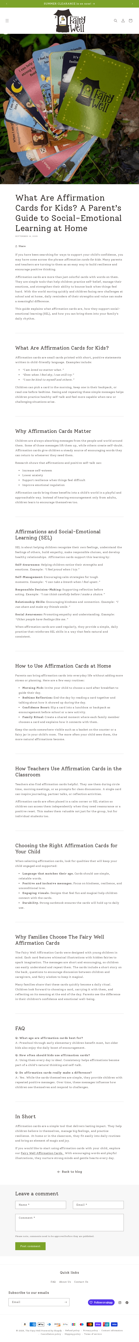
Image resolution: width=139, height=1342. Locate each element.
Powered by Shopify (51, 1331)
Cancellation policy (51, 1334)
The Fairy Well (33, 1331)
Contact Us (81, 1281)
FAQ (53, 1281)
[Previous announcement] (6, 3)
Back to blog (72, 1172)
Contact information (112, 1330)
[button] (7, 20)
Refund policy (72, 1330)
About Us (65, 1281)
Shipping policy (73, 1334)
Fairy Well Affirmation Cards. (42, 1153)
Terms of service (93, 1334)
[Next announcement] (132, 3)
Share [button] (22, 246)
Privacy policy (90, 1330)
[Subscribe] (65, 1302)
